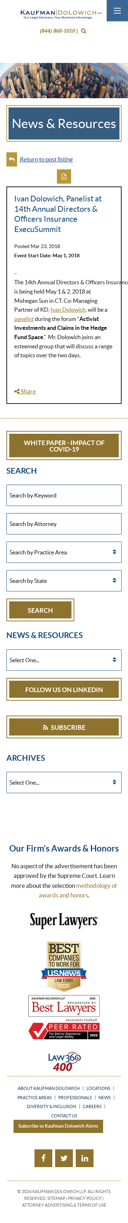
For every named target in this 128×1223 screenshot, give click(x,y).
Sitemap (56, 1198)
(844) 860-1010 (57, 31)
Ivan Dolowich (68, 309)
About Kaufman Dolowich (49, 1088)
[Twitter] (64, 1158)
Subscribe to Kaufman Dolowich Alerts (58, 1126)
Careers (92, 1107)
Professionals (75, 1098)
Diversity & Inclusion (51, 1107)
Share (28, 391)
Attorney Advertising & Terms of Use (64, 1205)
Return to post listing (46, 159)
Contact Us (64, 1116)
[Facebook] (43, 1158)
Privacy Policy (85, 1198)
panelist (24, 319)
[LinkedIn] (85, 1158)
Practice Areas (34, 1098)
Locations (98, 1088)
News (104, 1098)
